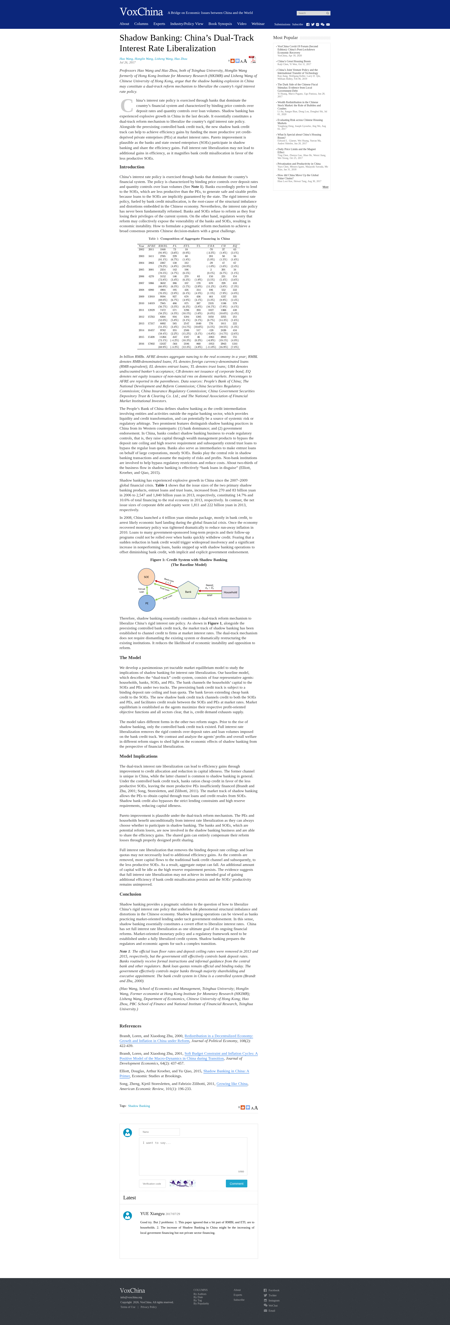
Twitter (273, 1295)
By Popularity (201, 1303)
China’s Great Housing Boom (294, 61)
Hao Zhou (180, 58)
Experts (159, 23)
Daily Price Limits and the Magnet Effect (297, 151)
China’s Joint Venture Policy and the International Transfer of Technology (298, 71)
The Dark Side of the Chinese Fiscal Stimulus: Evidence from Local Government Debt (298, 87)
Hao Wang (126, 58)
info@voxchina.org (131, 1297)
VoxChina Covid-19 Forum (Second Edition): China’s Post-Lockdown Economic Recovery (298, 49)
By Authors (200, 1293)
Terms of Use (127, 1306)
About (124, 23)
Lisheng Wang (164, 58)
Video (241, 23)
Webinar (258, 23)
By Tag (198, 1300)
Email (272, 1310)
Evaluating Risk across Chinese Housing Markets (300, 121)
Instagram (274, 1300)
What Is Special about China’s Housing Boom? (299, 136)
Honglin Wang (144, 58)
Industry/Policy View (186, 23)
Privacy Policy (149, 1306)
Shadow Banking (139, 1106)
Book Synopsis (220, 23)
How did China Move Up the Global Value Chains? (298, 177)
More (326, 186)
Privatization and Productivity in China (299, 163)
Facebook (274, 1290)
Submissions (282, 24)
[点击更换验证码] (182, 1183)
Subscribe (297, 24)
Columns (141, 23)
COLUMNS (201, 1289)
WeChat (273, 1305)
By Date (198, 1297)
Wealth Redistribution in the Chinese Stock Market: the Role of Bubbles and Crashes (299, 105)
